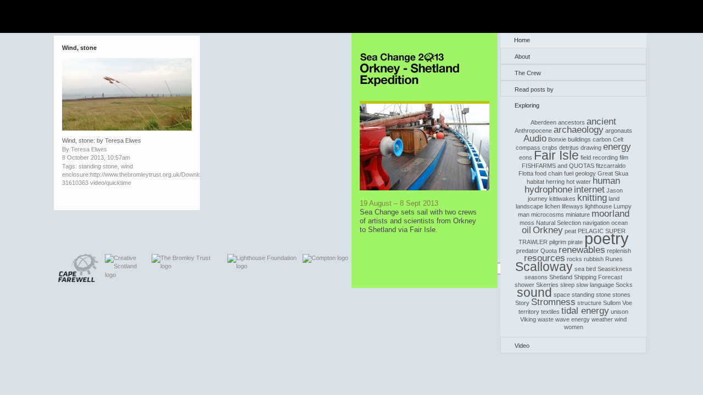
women (573, 327)
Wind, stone (79, 47)
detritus (569, 147)
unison (619, 311)
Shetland (560, 277)
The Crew (528, 73)
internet (589, 189)
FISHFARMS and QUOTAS (558, 165)
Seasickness (615, 269)
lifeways (572, 206)
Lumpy (622, 206)
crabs (549, 147)
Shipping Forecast (598, 277)
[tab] (573, 56)
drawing (591, 147)
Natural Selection (558, 222)
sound (534, 292)
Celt (618, 139)
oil (526, 230)
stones (621, 294)
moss (527, 222)
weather (602, 319)
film (624, 157)
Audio (534, 138)
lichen (552, 206)
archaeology (579, 130)
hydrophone (548, 189)
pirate (575, 242)
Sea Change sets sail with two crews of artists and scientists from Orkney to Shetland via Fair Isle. (418, 221)
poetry (606, 238)
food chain (548, 173)
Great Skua (613, 173)
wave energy (572, 319)
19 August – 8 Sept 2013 (399, 203)
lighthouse (598, 206)
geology (585, 173)
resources (544, 258)
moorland (610, 213)
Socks (624, 284)
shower (524, 284)
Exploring (527, 105)
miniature (578, 214)
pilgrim (557, 242)
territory (528, 311)
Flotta (525, 173)
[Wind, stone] (127, 128)
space (562, 294)
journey (538, 198)
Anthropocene (533, 130)
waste (546, 319)
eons (525, 157)
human (606, 181)
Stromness (553, 302)
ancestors (571, 122)
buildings (579, 139)
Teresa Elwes (89, 149)
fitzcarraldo (611, 165)
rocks (574, 259)
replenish (619, 250)
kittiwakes (562, 198)
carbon (602, 139)
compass (528, 147)
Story (522, 303)
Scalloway (544, 266)
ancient (601, 121)
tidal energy (585, 311)
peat (570, 231)
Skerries (547, 284)
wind (621, 319)
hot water (578, 181)
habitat (535, 181)
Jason (614, 190)
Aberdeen (543, 122)
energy (617, 147)
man (523, 214)
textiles (550, 311)
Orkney (548, 230)
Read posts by (534, 89)
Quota (548, 250)
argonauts (618, 130)
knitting (592, 198)
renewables (582, 250)
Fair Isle (556, 155)
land (614, 198)
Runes (614, 259)
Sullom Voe (617, 303)
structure (589, 303)
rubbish (594, 259)
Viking (528, 319)
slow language (595, 284)
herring (555, 181)
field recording (599, 157)
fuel (568, 173)
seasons (536, 277)
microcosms (547, 214)
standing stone (591, 294)
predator (527, 250)
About (522, 56)
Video (522, 345)
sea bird (585, 269)
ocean (619, 222)
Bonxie (557, 139)
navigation (596, 222)
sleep (567, 284)
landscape (529, 206)
